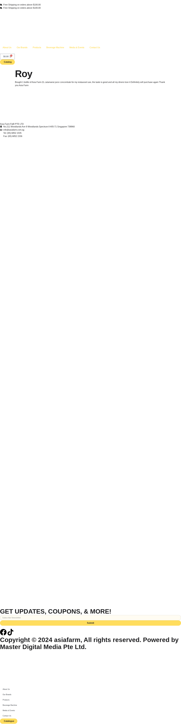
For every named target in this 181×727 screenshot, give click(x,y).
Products (37, 47)
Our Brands (22, 47)
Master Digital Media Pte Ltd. (43, 646)
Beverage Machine (55, 47)
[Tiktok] (10, 632)
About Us (7, 47)
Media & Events (76, 47)
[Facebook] (3, 632)
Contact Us (95, 47)
